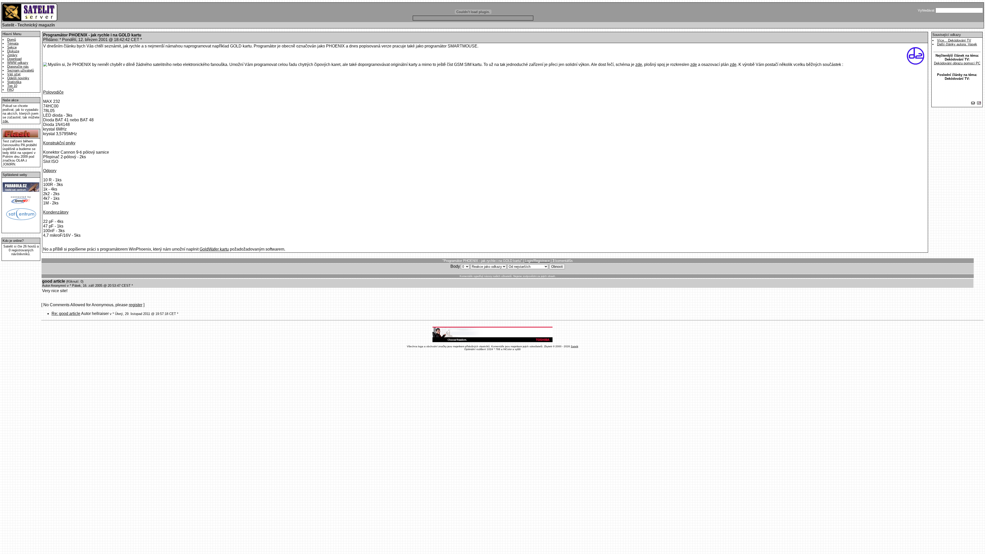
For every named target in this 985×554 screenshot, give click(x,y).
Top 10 (12, 86)
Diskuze (13, 51)
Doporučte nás (18, 66)
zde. (6, 121)
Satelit (574, 346)
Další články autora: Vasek (957, 44)
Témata (12, 43)
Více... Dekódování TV (954, 40)
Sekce (12, 47)
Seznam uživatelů (20, 70)
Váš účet (14, 74)
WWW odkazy (17, 63)
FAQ (10, 90)
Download (14, 59)
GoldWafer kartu (214, 249)
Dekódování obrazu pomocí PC (957, 63)
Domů (11, 40)
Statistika (14, 82)
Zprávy (12, 55)
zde (638, 64)
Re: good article (66, 313)
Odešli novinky (18, 78)
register (135, 305)
